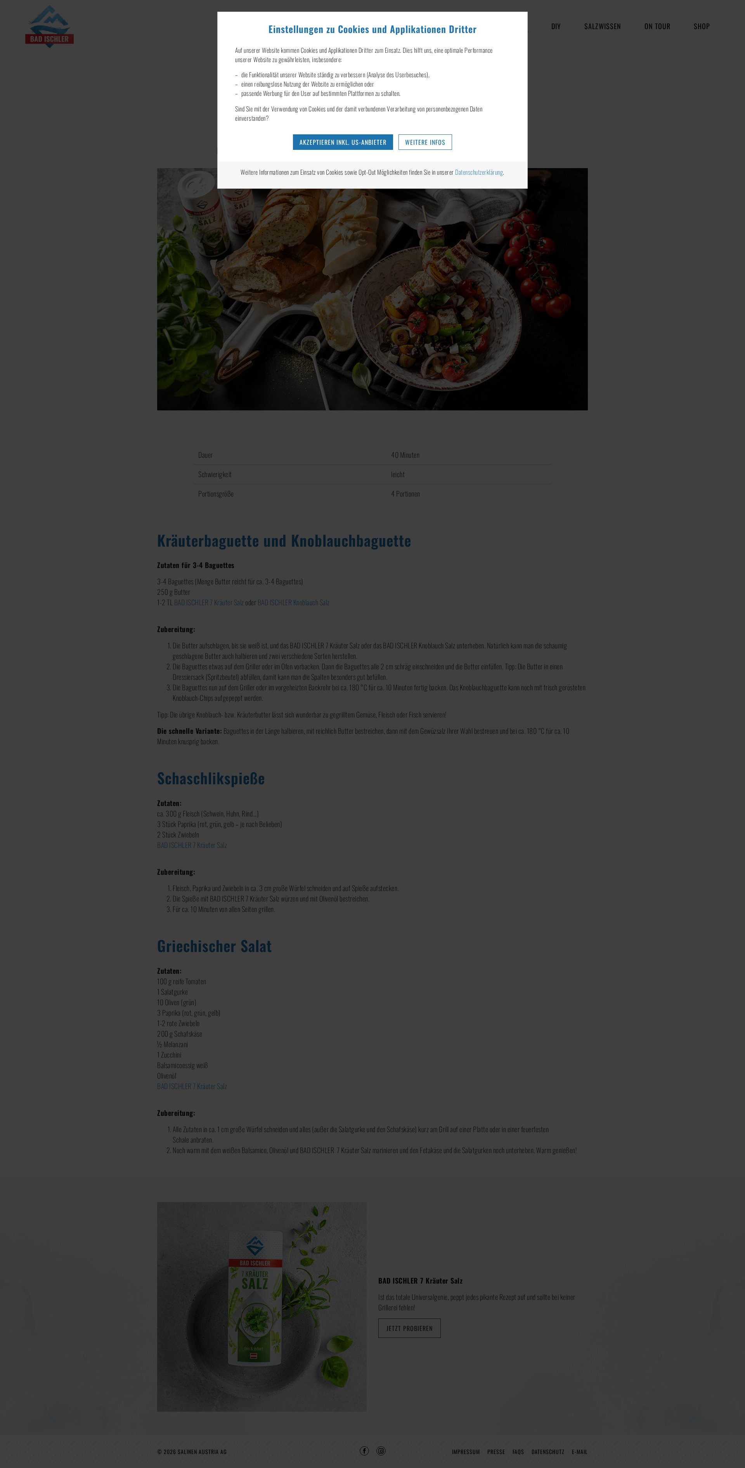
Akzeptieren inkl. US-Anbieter (343, 142)
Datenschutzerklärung (479, 172)
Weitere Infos (425, 142)
